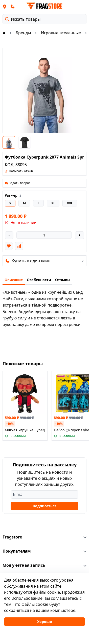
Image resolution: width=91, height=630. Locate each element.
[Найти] (7, 19)
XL (53, 203)
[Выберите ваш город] (5, 6)
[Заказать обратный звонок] (13, 6)
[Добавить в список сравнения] (19, 246)
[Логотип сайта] (44, 6)
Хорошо (44, 621)
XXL (70, 203)
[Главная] (4, 32)
